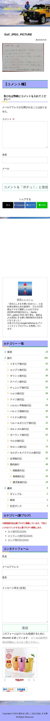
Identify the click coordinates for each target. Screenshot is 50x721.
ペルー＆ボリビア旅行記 (29, 423)
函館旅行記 (30, 470)
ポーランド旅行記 (29, 434)
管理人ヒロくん (25, 300)
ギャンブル (29, 494)
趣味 (27, 488)
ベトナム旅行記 (29, 417)
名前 (4, 154)
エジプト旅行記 (29, 369)
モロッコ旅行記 (29, 446)
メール (5, 168)
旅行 (27, 358)
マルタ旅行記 (29, 440)
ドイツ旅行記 (29, 399)
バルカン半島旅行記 (29, 405)
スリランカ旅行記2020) (20, 536)
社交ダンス (29, 506)
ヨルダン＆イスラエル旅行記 (29, 452)
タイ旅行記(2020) (17, 531)
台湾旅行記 (29, 458)
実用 (27, 352)
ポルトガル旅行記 (29, 429)
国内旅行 (29, 464)
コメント (8, 119)
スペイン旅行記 (29, 381)
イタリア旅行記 (29, 363)
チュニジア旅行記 (29, 387)
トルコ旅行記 (29, 393)
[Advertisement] (25, 249)
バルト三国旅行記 (29, 411)
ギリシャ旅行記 (29, 375)
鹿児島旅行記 (30, 482)
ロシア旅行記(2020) (18, 540)
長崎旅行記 (30, 476)
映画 (29, 500)
